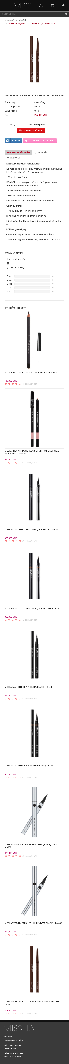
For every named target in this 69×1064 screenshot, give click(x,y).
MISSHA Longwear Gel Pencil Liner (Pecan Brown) (32, 23)
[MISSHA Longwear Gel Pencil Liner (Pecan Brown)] (29, 6)
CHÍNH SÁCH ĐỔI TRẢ (12, 1057)
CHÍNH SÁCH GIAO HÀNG (14, 1053)
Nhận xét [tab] (42, 152)
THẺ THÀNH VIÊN (10, 1048)
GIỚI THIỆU (8, 1037)
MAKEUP (22, 20)
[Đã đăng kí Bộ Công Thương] (34, 1028)
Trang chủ (9, 20)
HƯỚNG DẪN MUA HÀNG (13, 1040)
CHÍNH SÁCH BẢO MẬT (13, 1045)
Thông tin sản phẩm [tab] (19, 152)
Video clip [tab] (14, 157)
